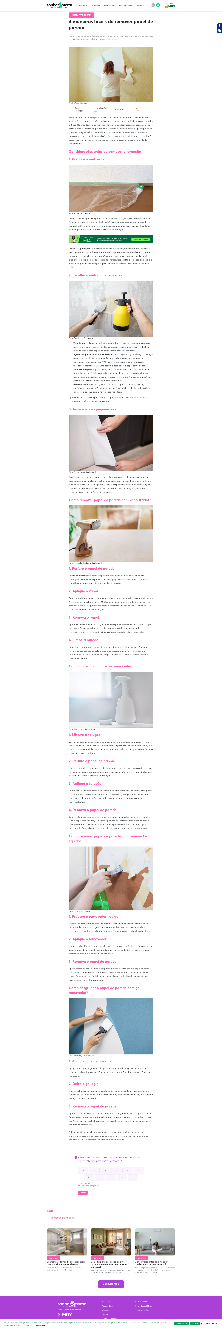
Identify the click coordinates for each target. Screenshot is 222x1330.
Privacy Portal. (41, 1325)
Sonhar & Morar (59, 3)
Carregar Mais (111, 1284)
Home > (75, 15)
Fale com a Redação (142, 1310)
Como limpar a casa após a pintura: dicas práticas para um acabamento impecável (109, 1264)
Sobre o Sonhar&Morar (143, 1306)
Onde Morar (140, 5)
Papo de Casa (83, 5)
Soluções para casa (62, 1217)
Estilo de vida (109, 5)
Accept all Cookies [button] (181, 1323)
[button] (209, 1323)
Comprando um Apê (125, 5)
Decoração (96, 5)
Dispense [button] (195, 1323)
